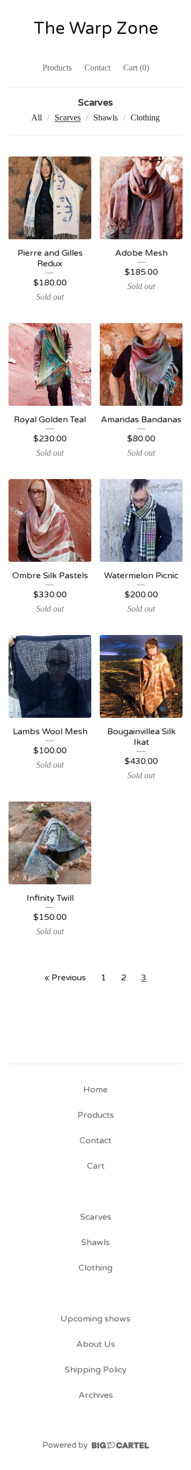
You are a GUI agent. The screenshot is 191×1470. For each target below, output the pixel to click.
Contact (97, 67)
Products (57, 67)
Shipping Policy (96, 1369)
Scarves (68, 117)
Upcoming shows (95, 1319)
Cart (96, 1166)
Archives (96, 1395)
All (36, 117)
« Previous (65, 977)
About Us (95, 1344)
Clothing (145, 117)
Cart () (136, 67)
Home (95, 1089)
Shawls (105, 117)
